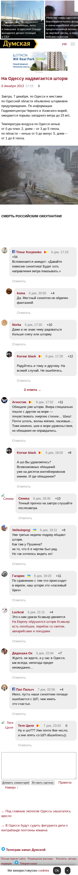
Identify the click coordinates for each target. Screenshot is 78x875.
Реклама (39, 72)
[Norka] (4, 324)
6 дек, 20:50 (37, 293)
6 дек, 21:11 (36, 612)
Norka (16, 325)
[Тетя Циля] (7, 727)
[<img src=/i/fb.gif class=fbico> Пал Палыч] (4, 689)
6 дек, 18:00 (54, 453)
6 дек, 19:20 (42, 576)
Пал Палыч (24, 689)
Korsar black (26, 356)
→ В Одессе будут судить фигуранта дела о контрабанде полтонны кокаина (34, 828)
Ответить (19, 281)
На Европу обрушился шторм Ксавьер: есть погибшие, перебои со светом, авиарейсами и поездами (41, 626)
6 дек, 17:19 (59, 252)
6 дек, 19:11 (48, 530)
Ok (57, 870)
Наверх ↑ (12, 787)
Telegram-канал (28, 863)
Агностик (19, 402)
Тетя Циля (26, 725)
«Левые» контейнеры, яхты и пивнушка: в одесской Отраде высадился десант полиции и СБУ (21, 31)
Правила (64, 782)
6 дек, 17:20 (33, 325)
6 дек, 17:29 (54, 356)
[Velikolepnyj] (4, 530)
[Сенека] (7, 498)
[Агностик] (4, 402)
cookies (43, 870)
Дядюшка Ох (22, 653)
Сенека (23, 498)
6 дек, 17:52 (44, 402)
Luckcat (18, 612)
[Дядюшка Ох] (4, 653)
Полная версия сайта (13, 858)
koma (21, 293)
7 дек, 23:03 (52, 725)
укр (64, 44)
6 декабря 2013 (12, 86)
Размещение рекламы (40, 858)
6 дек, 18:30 (41, 498)
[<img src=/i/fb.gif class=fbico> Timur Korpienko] (4, 252)
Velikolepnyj (21, 530)
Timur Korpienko (28, 252)
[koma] (9, 293)
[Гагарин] (4, 576)
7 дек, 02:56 (46, 689)
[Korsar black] (9, 356)
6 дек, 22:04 (44, 653)
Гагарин (18, 576)
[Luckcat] (4, 612)
